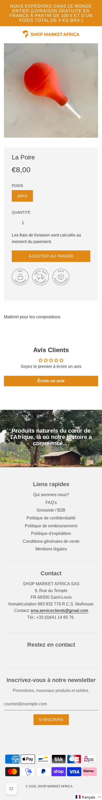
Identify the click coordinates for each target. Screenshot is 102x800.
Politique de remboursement (51, 526)
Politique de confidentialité (51, 518)
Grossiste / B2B (51, 510)
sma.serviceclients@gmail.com (59, 610)
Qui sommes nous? (51, 494)
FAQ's (51, 502)
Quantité (21, 212)
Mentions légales (51, 549)
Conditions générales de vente (51, 541)
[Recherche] (97, 34)
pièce (22, 196)
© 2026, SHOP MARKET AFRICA (49, 786)
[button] (88, 797)
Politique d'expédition (51, 533)
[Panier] (100, 34)
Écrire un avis (51, 381)
